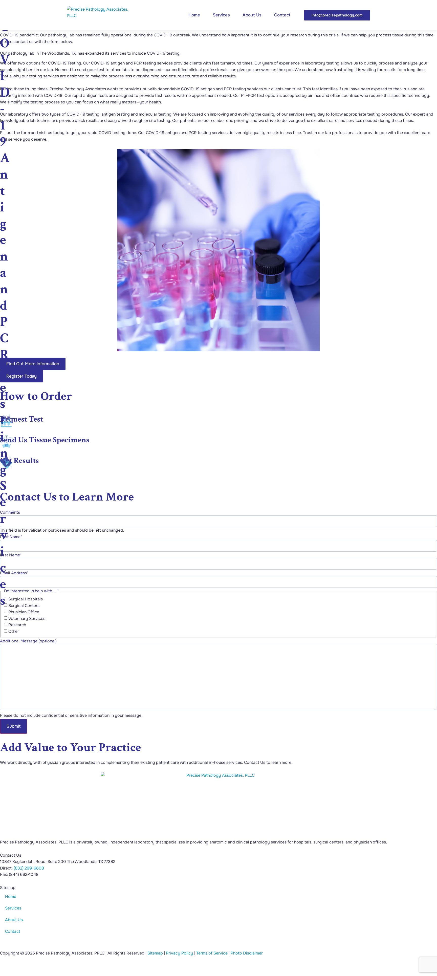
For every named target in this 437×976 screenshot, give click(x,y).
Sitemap (155, 953)
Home (194, 15)
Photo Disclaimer (247, 953)
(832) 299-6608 (29, 868)
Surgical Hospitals (25, 599)
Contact (282, 15)
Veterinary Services (26, 619)
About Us (252, 15)
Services (221, 15)
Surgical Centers (23, 606)
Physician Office (23, 612)
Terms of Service (212, 953)
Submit (13, 726)
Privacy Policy (179, 953)
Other (13, 632)
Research (17, 625)
